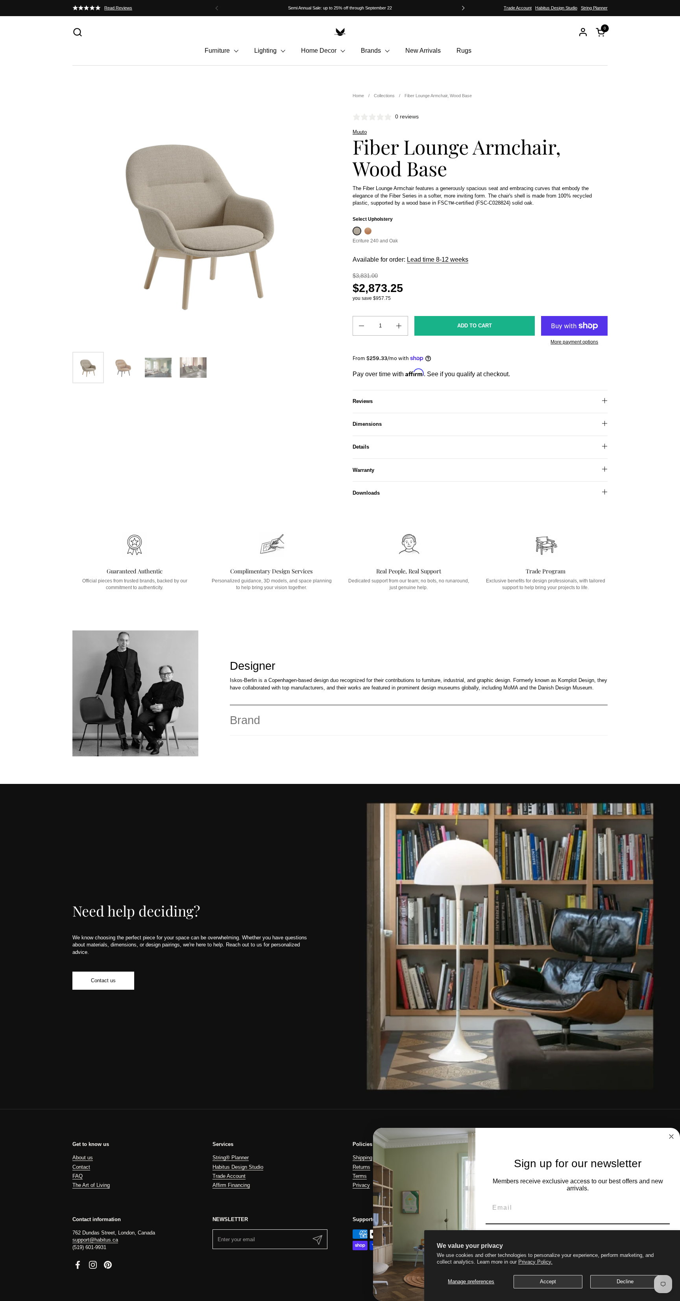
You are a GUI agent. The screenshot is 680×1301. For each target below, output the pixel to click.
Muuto (360, 132)
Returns (361, 1167)
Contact (81, 1167)
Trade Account (518, 8)
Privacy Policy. (535, 1262)
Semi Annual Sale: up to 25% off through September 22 (340, 8)
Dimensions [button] (367, 424)
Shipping (362, 1158)
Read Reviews (118, 8)
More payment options (574, 342)
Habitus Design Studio (556, 8)
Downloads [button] (366, 493)
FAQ (77, 1176)
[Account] (583, 32)
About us (82, 1158)
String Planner (594, 8)
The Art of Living (91, 1185)
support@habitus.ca (95, 1240)
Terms (360, 1176)
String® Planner (231, 1158)
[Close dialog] (671, 1136)
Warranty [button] (363, 470)
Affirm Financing (231, 1185)
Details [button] (361, 447)
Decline (625, 1281)
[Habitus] (340, 32)
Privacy (361, 1185)
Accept (548, 1281)
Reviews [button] (363, 401)
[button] (77, 32)
